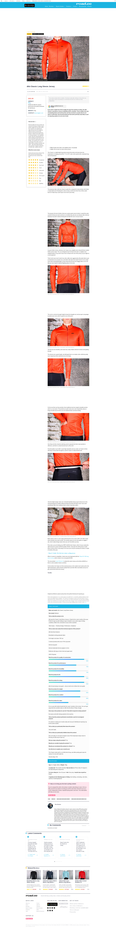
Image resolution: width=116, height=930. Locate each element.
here (85, 602)
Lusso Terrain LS (60, 561)
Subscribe (52, 795)
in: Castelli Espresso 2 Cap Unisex (47, 855)
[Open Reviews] (54, 6)
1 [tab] (54, 861)
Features (28, 909)
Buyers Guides (29, 908)
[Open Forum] (77, 6)
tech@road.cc (79, 905)
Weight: (30, 110)
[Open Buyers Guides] (64, 6)
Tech (27, 911)
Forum (38, 903)
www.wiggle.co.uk (39, 113)
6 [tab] (60, 861)
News (27, 904)
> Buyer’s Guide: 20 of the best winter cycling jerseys (61, 553)
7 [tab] (61, 861)
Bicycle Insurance (40, 911)
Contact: (31, 113)
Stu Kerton (58, 804)
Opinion (38, 904)
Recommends (40, 908)
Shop (38, 909)
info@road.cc (81, 903)
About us (28, 903)
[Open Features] (71, 6)
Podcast (38, 906)
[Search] (1, 1)
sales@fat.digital (84, 907)
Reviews (27, 906)
